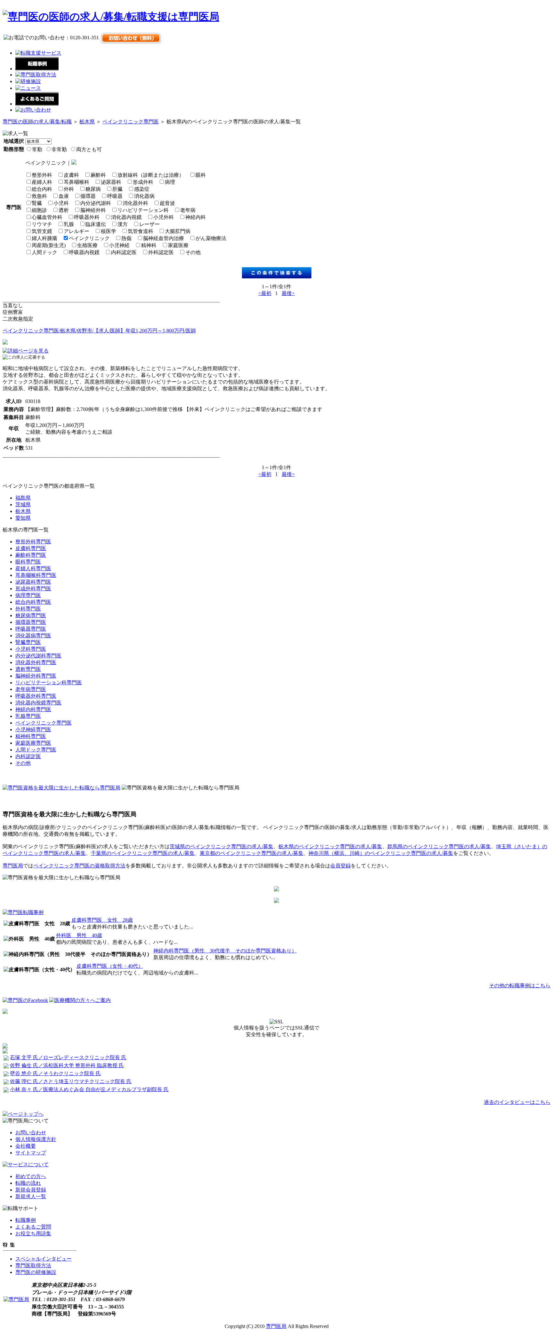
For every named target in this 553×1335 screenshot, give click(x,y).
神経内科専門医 (33, 709)
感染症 (141, 189)
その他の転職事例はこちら (519, 985)
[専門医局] (16, 1299)
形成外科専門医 (33, 588)
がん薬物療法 (211, 238)
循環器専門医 (30, 622)
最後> (288, 293)
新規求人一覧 (30, 1196)
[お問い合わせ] (33, 110)
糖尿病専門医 (30, 615)
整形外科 (42, 175)
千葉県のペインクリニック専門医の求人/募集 (143, 853)
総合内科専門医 (33, 602)
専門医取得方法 (33, 1265)
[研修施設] (28, 81)
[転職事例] (37, 68)
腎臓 (37, 203)
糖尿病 (93, 189)
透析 (64, 210)
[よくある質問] (37, 103)
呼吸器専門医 (30, 629)
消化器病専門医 (33, 635)
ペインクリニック (89, 238)
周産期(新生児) (49, 245)
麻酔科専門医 (30, 555)
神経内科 (195, 217)
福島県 (23, 498)
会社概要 (25, 1146)
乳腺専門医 (28, 716)
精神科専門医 (30, 736)
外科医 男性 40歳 (79, 935)
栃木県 (87, 121)
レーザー (149, 224)
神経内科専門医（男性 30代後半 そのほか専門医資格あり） (225, 950)
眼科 (201, 175)
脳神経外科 (93, 210)
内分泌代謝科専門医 (38, 655)
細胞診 (39, 210)
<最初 (264, 293)
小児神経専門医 (33, 729)
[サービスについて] (26, 1164)
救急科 (39, 196)
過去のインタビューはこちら (517, 1102)
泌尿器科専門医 (33, 582)
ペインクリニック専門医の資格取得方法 (79, 865)
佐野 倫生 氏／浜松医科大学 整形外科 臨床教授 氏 (67, 1065)
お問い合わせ (30, 1132)
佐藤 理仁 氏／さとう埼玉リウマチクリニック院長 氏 (71, 1081)
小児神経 (119, 245)
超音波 (167, 203)
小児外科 (163, 217)
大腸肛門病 (177, 231)
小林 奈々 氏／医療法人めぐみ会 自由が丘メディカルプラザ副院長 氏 (89, 1089)
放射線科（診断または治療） (150, 175)
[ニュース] (28, 88)
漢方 (122, 224)
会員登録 (340, 865)
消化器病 (144, 196)
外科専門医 (28, 608)
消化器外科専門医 (35, 662)
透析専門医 (28, 669)
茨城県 (23, 504)
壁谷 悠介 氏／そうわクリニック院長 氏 (55, 1073)
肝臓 (117, 189)
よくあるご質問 (33, 1227)
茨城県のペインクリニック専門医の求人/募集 (221, 846)
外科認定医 (161, 252)
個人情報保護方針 (35, 1139)
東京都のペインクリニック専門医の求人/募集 (251, 853)
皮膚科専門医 (30, 548)
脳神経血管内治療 (163, 238)
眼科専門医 (28, 561)
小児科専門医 (30, 649)
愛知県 (23, 518)
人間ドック (44, 252)
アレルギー (76, 231)
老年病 (188, 210)
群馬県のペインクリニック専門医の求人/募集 (439, 846)
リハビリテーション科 (143, 210)
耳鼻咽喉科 (76, 182)
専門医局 (13, 865)
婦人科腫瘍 (44, 238)
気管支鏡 (42, 231)
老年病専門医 (30, 689)
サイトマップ (30, 1152)
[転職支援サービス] (38, 53)
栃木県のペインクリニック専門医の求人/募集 (330, 846)
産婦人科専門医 (33, 568)
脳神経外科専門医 (35, 676)
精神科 (148, 245)
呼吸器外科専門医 (35, 696)
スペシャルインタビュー (43, 1258)
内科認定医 (124, 252)
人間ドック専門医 (35, 749)
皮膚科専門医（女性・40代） (109, 966)
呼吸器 (115, 196)
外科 (69, 189)
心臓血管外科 (47, 217)
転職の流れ (28, 1183)
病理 (170, 182)
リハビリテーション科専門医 (48, 682)
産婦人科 (42, 182)
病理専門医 (28, 595)
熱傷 (126, 238)
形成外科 (143, 182)
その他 (193, 252)
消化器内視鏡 (126, 217)
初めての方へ (30, 1176)
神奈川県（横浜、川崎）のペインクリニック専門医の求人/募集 (381, 853)
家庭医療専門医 (33, 743)
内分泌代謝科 (95, 203)
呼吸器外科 (87, 217)
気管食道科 (140, 231)
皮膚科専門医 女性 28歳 (102, 920)
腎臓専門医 (28, 642)
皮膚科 (71, 175)
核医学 (108, 231)
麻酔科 (98, 175)
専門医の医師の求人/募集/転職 (37, 121)
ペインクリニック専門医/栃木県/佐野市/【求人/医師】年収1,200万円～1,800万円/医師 (99, 330)
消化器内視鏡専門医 (38, 702)
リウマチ (42, 224)
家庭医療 (178, 245)
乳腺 (69, 224)
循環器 (88, 196)
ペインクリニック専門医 (130, 121)
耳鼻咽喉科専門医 (35, 575)
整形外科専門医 (33, 541)
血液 (64, 196)
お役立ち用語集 (33, 1233)
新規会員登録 (30, 1189)
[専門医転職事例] (23, 912)
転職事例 (25, 1220)
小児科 (61, 203)
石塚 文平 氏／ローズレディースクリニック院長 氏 (68, 1057)
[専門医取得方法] (35, 74)
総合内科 (42, 189)
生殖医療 (87, 245)
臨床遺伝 (95, 224)
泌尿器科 (111, 182)
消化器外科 (135, 203)
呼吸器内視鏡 (84, 252)
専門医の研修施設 (35, 1272)
